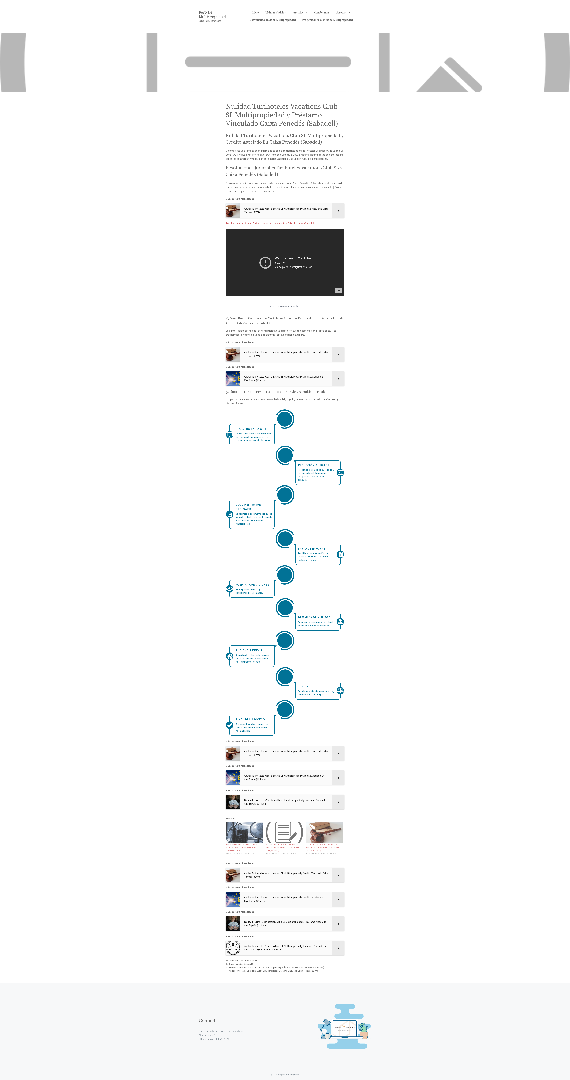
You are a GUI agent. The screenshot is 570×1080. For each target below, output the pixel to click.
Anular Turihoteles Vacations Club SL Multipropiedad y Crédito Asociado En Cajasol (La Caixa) (322, 847)
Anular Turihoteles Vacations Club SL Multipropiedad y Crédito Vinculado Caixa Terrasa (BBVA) (273, 970)
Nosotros (341, 12)
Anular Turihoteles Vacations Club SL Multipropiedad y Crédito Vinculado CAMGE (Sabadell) (241, 847)
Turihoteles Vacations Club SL (243, 960)
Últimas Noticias (275, 12)
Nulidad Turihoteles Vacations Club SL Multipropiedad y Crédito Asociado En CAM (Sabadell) (282, 847)
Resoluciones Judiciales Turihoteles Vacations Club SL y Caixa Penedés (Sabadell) (270, 223)
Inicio (255, 12)
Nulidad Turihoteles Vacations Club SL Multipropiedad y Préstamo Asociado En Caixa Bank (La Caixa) (276, 967)
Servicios (297, 12)
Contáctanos (321, 12)
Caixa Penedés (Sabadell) (241, 964)
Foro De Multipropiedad (212, 14)
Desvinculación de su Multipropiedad (273, 20)
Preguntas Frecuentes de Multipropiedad (327, 20)
